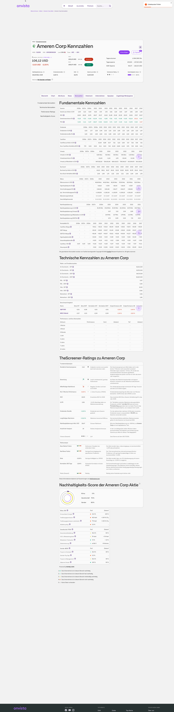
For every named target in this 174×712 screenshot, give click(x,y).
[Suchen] (110, 6)
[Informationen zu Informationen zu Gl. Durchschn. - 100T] (74, 274)
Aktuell (70, 6)
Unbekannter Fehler (154, 4)
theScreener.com (95, 479)
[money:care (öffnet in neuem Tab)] (70, 567)
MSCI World (64, 313)
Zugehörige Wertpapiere (124, 96)
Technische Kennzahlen (47, 107)
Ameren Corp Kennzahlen (61, 11)
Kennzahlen (79, 96)
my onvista (80, 6)
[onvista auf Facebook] (66, 710)
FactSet (109, 251)
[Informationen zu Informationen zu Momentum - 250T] (72, 297)
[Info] (43, 72)
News (70, 96)
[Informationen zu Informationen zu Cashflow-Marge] (71, 227)
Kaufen (89, 65)
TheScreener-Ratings (48, 112)
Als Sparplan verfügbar (44, 80)
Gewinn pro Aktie (91, 72)
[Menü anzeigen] (64, 6)
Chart (53, 96)
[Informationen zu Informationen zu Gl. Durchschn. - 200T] (74, 277)
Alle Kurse (61, 96)
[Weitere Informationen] (67, 510)
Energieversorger (41, 41)
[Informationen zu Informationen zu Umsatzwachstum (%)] (74, 158)
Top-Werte (129, 710)
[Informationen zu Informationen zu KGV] (63, 115)
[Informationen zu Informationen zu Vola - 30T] (67, 287)
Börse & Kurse (34, 11)
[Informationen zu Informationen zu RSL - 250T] (67, 284)
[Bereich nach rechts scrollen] (139, 157)
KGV (75, 72)
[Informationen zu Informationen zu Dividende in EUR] (71, 131)
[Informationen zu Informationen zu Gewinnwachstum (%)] (74, 118)
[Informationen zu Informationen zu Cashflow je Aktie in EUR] (75, 143)
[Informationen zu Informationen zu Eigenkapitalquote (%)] (74, 186)
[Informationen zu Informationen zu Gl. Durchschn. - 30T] (73, 270)
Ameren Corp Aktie (48, 11)
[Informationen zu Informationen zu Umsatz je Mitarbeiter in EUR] (77, 161)
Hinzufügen (124, 52)
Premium (90, 6)
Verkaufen (89, 59)
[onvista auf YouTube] (70, 710)
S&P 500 (63, 309)
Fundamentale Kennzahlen (46, 103)
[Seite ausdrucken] (140, 47)
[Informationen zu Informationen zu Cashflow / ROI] (70, 244)
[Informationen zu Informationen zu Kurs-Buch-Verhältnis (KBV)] (77, 174)
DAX (99, 710)
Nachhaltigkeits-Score (133, 72)
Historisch (89, 96)
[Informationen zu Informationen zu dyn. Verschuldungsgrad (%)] (77, 192)
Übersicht (44, 96)
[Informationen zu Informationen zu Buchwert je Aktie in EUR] (75, 170)
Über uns (151, 710)
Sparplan (110, 96)
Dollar (114, 710)
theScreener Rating (112, 72)
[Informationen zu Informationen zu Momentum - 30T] (71, 294)
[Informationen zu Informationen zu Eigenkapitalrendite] (72, 237)
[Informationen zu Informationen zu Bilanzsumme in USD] (73, 182)
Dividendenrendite (58, 72)
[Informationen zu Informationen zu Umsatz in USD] (70, 155)
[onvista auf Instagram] (73, 710)
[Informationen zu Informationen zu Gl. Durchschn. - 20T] (73, 267)
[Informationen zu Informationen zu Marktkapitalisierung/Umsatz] (78, 211)
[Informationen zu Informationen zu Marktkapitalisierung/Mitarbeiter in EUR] (84, 215)
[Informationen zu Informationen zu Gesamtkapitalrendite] (74, 240)
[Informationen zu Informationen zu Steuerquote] (68, 247)
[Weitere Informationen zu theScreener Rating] (110, 75)
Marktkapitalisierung (37, 72)
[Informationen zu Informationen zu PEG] (64, 122)
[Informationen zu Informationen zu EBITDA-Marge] (70, 233)
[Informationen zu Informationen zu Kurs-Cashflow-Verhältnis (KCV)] (79, 146)
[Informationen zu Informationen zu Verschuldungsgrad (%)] (74, 189)
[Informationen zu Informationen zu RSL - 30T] (67, 280)
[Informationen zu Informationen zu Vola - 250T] (67, 290)
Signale (137, 52)
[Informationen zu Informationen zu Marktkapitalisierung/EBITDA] (78, 218)
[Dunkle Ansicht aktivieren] (25, 1)
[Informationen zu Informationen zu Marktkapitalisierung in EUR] (77, 208)
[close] (171, 3)
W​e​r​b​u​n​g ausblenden (103, 25)
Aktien (40, 11)
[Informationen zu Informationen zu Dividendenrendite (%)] (74, 134)
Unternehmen (99, 96)
